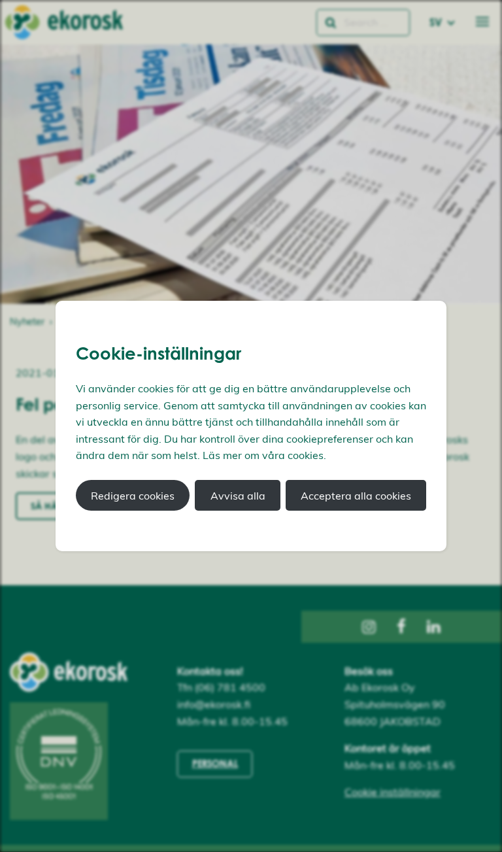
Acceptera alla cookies (356, 495)
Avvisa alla (237, 495)
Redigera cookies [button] (133, 495)
